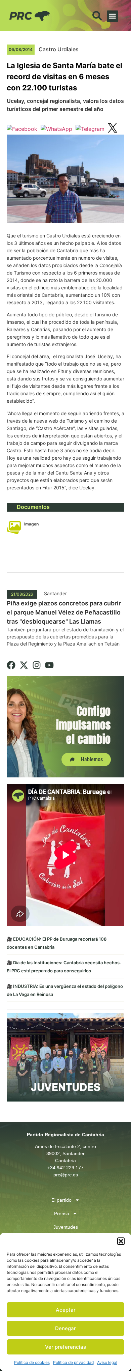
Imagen (31, 523)
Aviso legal (107, 1362)
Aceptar (66, 1310)
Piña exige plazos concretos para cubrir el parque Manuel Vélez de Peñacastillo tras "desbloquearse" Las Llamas (64, 612)
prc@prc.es (65, 1174)
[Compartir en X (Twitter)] (112, 129)
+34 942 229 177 (65, 1167)
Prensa (61, 1213)
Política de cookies (32, 1362)
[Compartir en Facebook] (22, 129)
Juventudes (65, 1227)
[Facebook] (11, 665)
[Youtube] (49, 665)
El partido (61, 1200)
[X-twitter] (23, 665)
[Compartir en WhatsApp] (56, 129)
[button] (121, 1241)
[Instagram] (36, 665)
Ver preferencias (65, 1347)
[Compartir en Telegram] (90, 129)
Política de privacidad (73, 1362)
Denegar (65, 1328)
